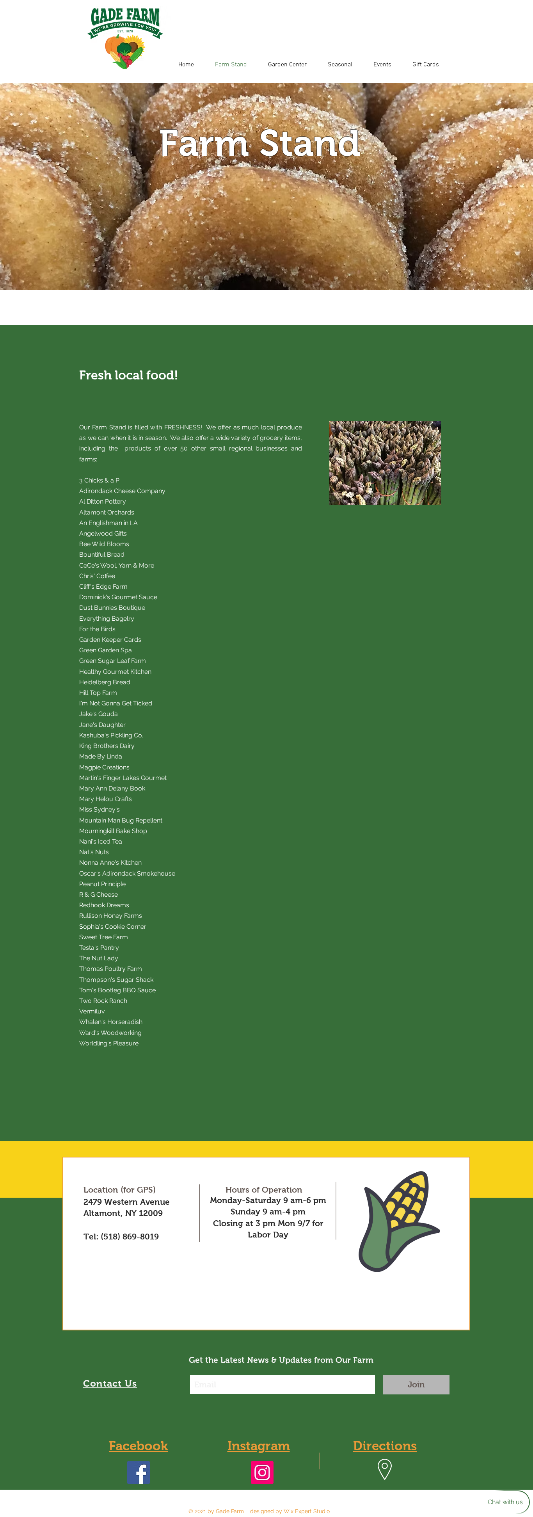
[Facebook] (138, 1472)
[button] (266, 186)
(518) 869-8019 (130, 1236)
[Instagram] (262, 1472)
